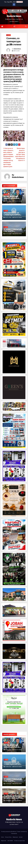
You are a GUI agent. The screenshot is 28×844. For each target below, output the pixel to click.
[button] (25, 26)
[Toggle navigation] (14, 26)
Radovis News (14, 16)
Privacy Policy (8, 837)
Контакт (21, 837)
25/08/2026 (8, 749)
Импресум (15, 837)
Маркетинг (3, 840)
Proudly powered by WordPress (8, 831)
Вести (8, 35)
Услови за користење (19, 840)
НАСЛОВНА (10, 840)
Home (2, 837)
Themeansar (14, 833)
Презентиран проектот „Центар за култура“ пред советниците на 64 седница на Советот (20, 154)
